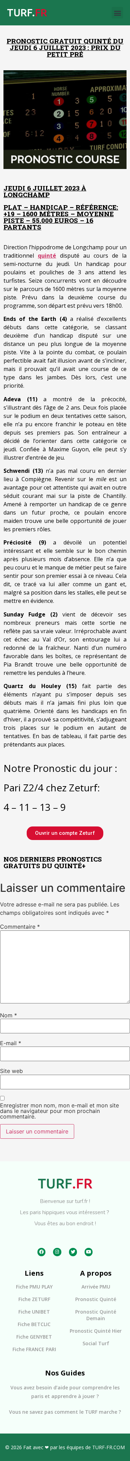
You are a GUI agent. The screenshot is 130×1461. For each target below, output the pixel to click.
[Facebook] (41, 1252)
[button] (117, 12)
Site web (11, 1071)
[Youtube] (89, 1252)
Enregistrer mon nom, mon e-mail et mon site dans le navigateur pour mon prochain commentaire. (59, 1111)
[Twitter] (73, 1252)
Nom (8, 1015)
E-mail (10, 1043)
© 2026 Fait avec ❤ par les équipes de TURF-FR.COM (65, 1447)
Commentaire (20, 926)
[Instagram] (57, 1252)
